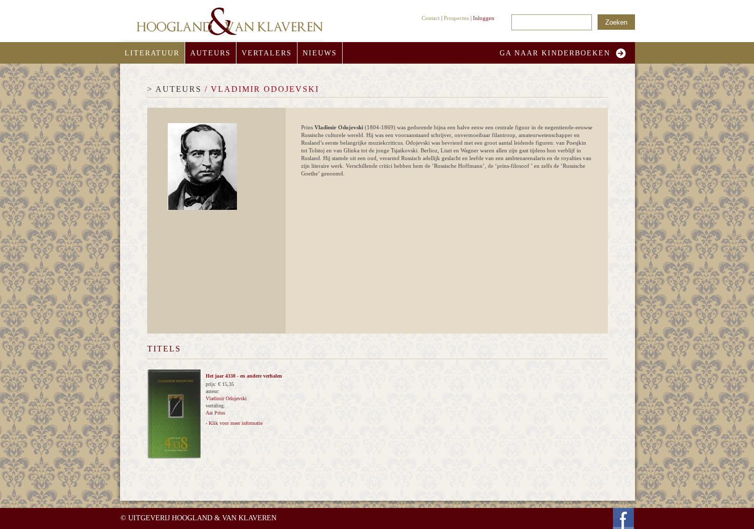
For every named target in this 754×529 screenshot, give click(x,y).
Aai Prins (215, 413)
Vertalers (267, 53)
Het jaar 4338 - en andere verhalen (244, 376)
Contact (431, 18)
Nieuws (320, 53)
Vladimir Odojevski (226, 398)
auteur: (213, 391)
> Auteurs (174, 89)
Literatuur (152, 53)
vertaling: (215, 405)
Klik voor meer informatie (236, 423)
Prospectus (456, 18)
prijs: (212, 384)
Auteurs (210, 53)
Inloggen (483, 18)
